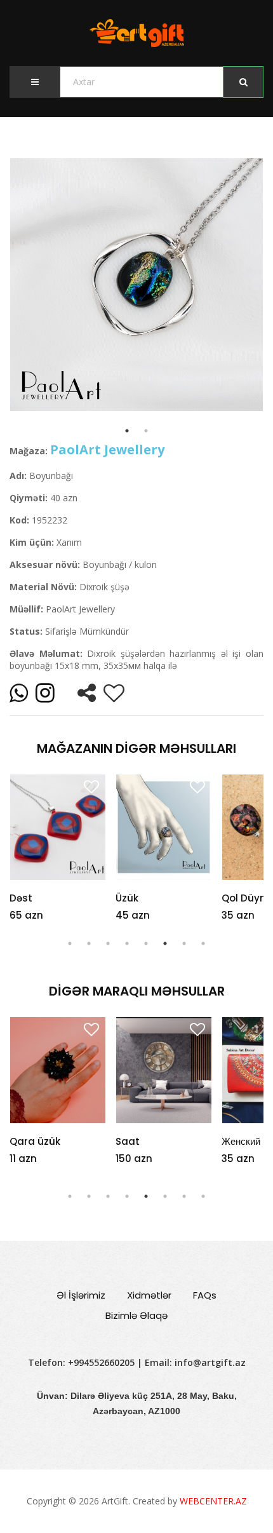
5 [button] (146, 943)
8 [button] (203, 943)
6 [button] (165, 943)
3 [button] (108, 943)
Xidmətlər (149, 1295)
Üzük (127, 898)
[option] (136, 285)
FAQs (204, 1295)
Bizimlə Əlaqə (136, 1315)
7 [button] (184, 943)
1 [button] (69, 943)
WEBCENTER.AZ (213, 1501)
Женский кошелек (158, 1141)
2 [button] (89, 943)
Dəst (21, 898)
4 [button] (127, 943)
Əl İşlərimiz (81, 1295)
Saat (25, 1141)
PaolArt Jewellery (107, 449)
